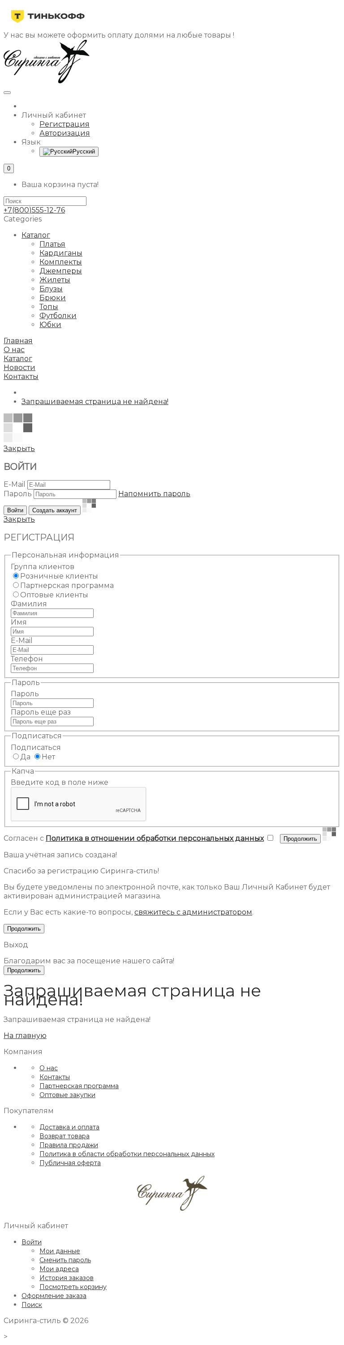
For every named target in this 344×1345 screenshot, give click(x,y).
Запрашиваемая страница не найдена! (95, 401)
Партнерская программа (67, 585)
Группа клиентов (42, 566)
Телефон (27, 659)
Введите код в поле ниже (59, 782)
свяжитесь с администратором (193, 912)
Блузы (51, 289)
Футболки (58, 315)
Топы (48, 306)
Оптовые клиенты (54, 595)
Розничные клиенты (59, 576)
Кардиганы (60, 253)
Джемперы (60, 271)
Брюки (52, 298)
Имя (19, 622)
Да (25, 757)
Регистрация (64, 124)
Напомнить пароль (154, 493)
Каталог (36, 235)
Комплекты (60, 262)
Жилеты (54, 280)
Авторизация (64, 133)
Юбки (50, 324)
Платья (52, 244)
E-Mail (15, 484)
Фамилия (29, 604)
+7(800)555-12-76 (34, 210)
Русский (84, 151)
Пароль (18, 493)
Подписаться (36, 747)
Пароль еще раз (41, 712)
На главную (25, 1035)
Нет (48, 757)
